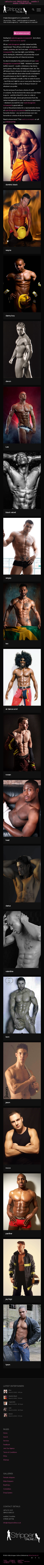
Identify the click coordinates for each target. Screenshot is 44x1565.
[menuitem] (32, 10)
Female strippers (9, 1477)
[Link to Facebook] (35, 1558)
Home (5, 1433)
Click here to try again (17, 40)
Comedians (7, 1489)
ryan (10, 1408)
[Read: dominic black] (5, 1397)
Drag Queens (7, 1493)
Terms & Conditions (10, 1452)
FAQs (5, 1456)
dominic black (13, 1396)
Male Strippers (8, 1481)
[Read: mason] (5, 1415)
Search (5, 1437)
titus (10, 1390)
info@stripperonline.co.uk (12, 1523)
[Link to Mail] (32, 1558)
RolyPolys (6, 1485)
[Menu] (37, 10)
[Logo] (18, 10)
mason (11, 1414)
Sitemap (6, 1460)
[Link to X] (39, 1558)
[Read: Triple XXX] (5, 1403)
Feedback (6, 1444)
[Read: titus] (5, 1391)
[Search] (32, 10)
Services (6, 1441)
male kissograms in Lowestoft (16, 18)
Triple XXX (12, 1402)
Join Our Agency (9, 1448)
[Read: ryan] (5, 1409)
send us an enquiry (28, 119)
